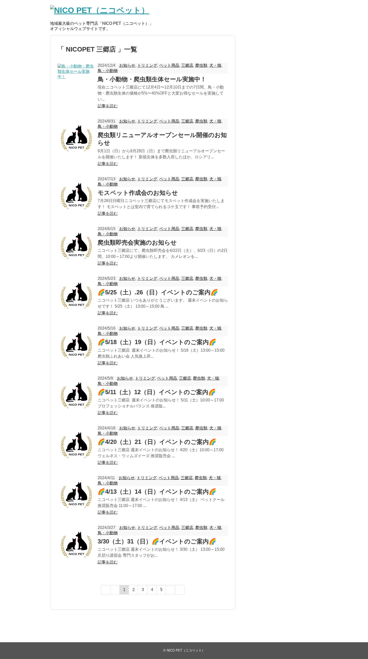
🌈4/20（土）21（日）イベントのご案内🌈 (157, 441)
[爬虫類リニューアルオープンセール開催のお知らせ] (76, 138)
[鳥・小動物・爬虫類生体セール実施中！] (76, 82)
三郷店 (187, 65)
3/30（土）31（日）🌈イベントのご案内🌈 (157, 541)
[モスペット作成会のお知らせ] (76, 196)
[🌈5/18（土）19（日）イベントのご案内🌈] (76, 345)
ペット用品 (169, 65)
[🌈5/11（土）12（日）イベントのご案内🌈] (76, 395)
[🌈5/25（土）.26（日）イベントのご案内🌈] (76, 295)
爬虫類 (201, 65)
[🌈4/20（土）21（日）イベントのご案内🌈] (76, 445)
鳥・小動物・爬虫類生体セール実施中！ (152, 79)
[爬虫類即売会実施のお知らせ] (76, 246)
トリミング (147, 65)
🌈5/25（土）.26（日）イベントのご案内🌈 (158, 292)
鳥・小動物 (108, 71)
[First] (105, 589)
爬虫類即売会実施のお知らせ (137, 242)
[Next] (170, 589)
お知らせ (127, 65)
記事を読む (108, 106)
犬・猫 (215, 65)
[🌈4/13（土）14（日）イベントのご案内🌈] (76, 495)
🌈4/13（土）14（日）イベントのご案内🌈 (157, 491)
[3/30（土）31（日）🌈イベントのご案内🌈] (76, 544)
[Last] (180, 589)
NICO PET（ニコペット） (186, 650)
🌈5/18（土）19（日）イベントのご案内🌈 (157, 342)
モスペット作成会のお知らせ (138, 192)
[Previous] (115, 589)
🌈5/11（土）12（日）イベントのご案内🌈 (157, 392)
